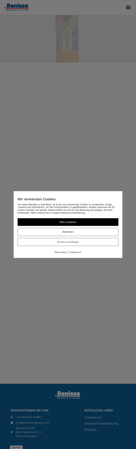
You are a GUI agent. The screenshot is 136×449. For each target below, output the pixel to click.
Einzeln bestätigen (68, 241)
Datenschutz (61, 252)
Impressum (75, 252)
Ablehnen (68, 231)
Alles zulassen (68, 221)
